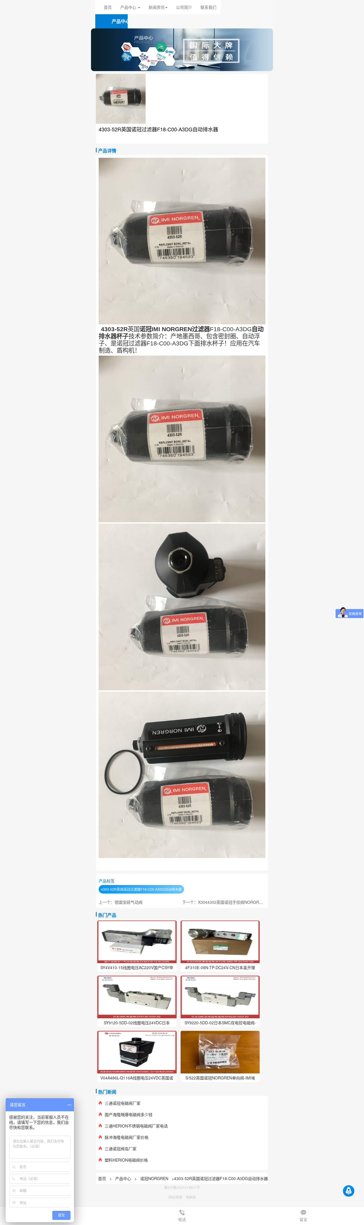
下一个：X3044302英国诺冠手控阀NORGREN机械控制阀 (233, 902)
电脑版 (191, 1197)
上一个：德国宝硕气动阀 (120, 902)
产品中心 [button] (128, 7)
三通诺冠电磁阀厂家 (122, 1103)
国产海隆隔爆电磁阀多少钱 (128, 1114)
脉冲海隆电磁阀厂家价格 (126, 1137)
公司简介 (184, 7)
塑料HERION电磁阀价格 (126, 1160)
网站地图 (175, 1197)
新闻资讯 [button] (157, 7)
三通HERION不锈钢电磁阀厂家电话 (136, 1126)
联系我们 (208, 7)
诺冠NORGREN (154, 1178)
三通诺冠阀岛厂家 (120, 1148)
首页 (108, 7)
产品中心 (123, 1178)
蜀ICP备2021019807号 (182, 1187)
